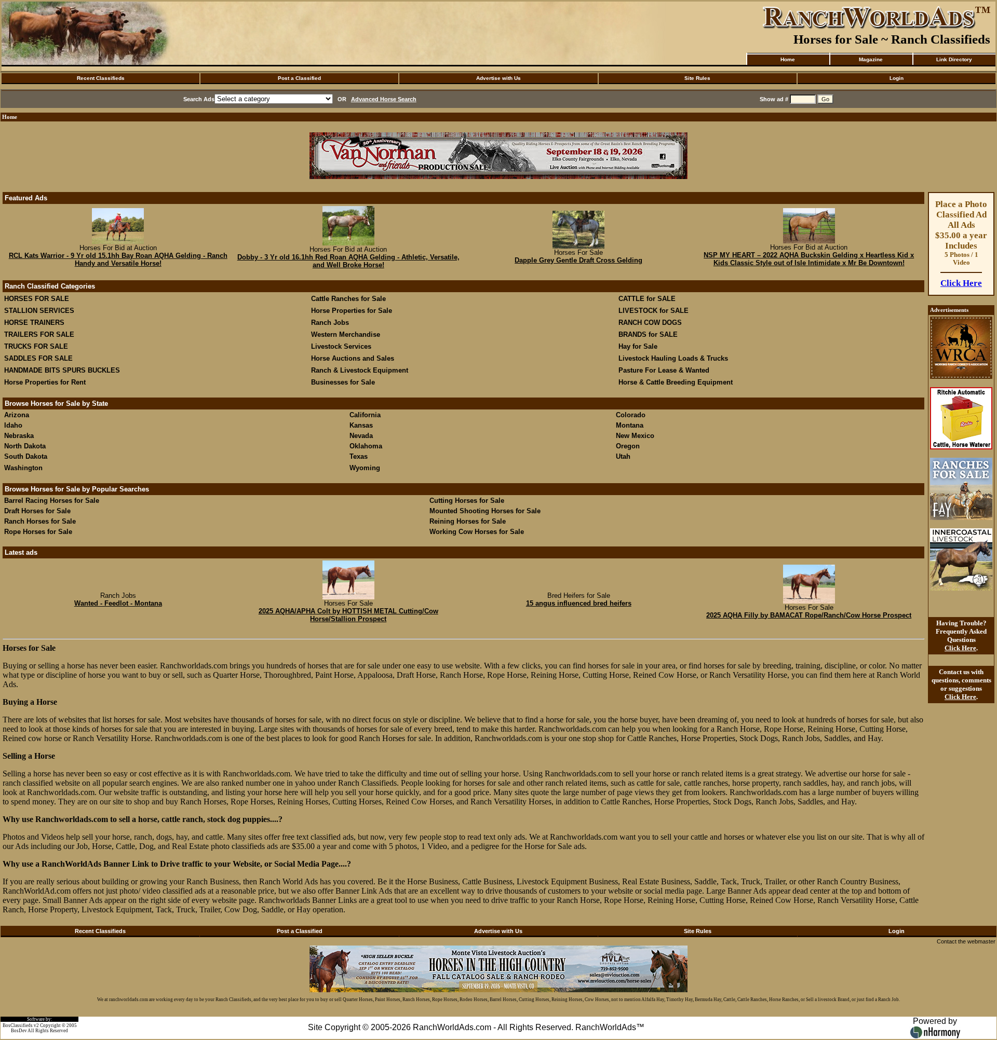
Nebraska (19, 436)
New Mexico (635, 436)
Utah (623, 456)
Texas (358, 456)
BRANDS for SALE (648, 334)
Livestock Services (341, 346)
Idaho (13, 425)
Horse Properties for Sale (351, 310)
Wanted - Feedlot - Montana (118, 603)
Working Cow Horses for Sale (476, 532)
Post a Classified (299, 78)
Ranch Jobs (330, 322)
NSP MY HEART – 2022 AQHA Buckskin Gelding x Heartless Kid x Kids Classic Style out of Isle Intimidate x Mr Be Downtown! (809, 259)
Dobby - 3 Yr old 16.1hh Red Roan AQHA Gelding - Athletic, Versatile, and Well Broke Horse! (348, 261)
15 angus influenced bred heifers (578, 603)
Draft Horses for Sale (37, 511)
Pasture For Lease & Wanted (663, 370)
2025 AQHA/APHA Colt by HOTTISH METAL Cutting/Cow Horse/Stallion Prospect (348, 615)
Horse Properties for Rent (45, 382)
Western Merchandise (345, 334)
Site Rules (697, 78)
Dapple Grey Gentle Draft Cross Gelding (578, 260)
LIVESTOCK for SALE (653, 310)
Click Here (961, 283)
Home (787, 59)
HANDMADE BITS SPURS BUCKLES (62, 370)
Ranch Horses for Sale (40, 521)
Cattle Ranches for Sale (348, 299)
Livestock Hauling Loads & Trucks (673, 358)
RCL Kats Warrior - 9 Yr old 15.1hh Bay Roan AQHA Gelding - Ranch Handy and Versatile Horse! (118, 259)
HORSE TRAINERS (34, 322)
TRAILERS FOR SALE (39, 334)
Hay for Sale (638, 346)
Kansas (361, 425)
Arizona (16, 415)
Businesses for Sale (343, 382)
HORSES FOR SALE (36, 299)
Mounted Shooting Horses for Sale (485, 511)
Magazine (871, 59)
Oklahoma (365, 446)
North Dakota (25, 446)
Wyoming (364, 468)
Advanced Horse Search (383, 99)
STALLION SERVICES (39, 310)
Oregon (628, 446)
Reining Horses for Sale (467, 521)
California (365, 415)
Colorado (630, 415)
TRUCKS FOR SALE (36, 346)
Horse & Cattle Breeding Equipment (675, 382)
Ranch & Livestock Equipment (359, 370)
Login (897, 78)
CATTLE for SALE (647, 299)
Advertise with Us (498, 78)
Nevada (361, 436)
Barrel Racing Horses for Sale (51, 500)
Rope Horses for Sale (38, 532)
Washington (23, 468)
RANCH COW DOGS (650, 322)
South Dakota (25, 456)
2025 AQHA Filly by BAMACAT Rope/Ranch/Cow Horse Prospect (808, 615)
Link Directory (954, 59)
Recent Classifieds (101, 78)
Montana (629, 425)
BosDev (19, 1030)
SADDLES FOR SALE (38, 358)
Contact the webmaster (966, 941)
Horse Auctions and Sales (352, 358)
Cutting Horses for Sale (466, 500)
